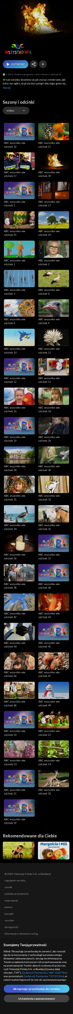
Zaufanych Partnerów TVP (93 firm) (43, 976)
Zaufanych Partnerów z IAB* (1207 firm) (44, 972)
